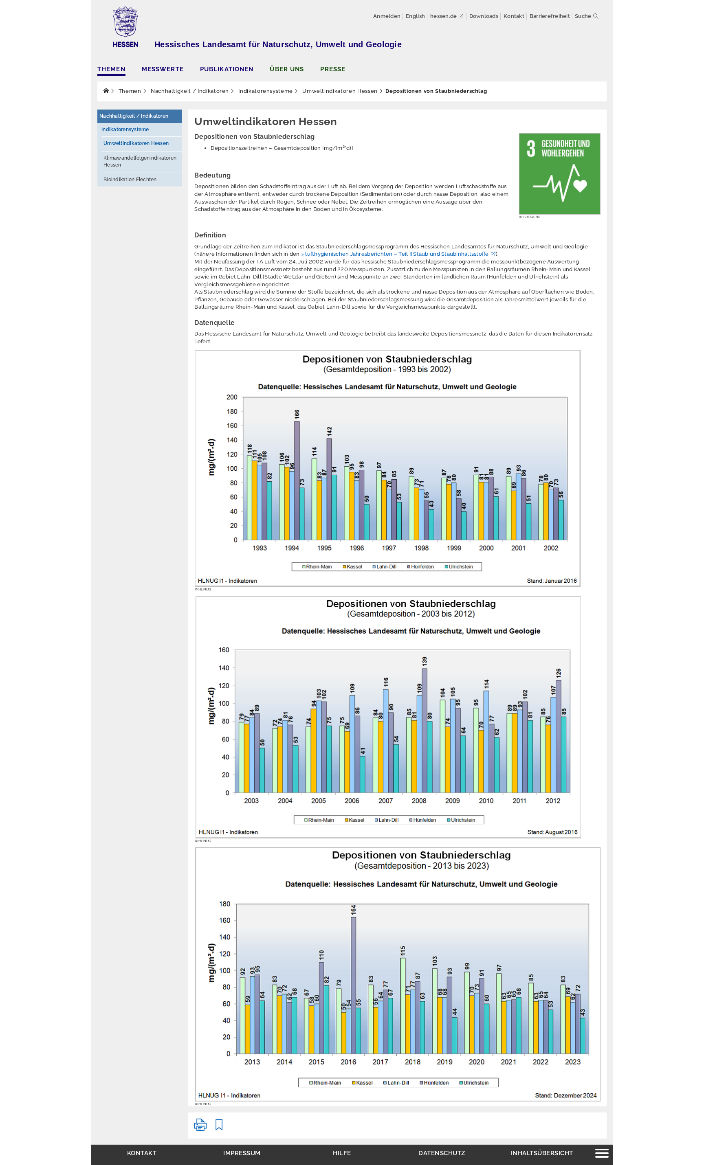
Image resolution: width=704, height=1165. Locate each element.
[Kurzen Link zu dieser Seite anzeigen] (219, 1128)
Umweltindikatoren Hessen (339, 91)
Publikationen (227, 69)
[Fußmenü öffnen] (602, 1154)
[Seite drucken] (200, 1128)
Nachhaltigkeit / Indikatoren (189, 91)
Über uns (287, 69)
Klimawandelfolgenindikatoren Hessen (139, 161)
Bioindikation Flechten (130, 179)
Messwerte (163, 69)
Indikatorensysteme (265, 91)
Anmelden (386, 16)
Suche (583, 16)
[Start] (106, 91)
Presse (332, 69)
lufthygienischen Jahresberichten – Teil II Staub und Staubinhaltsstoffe (396, 254)
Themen (111, 69)
